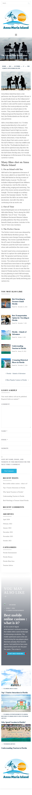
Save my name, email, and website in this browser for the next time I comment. (15, 462)
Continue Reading (15, 653)
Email (4, 440)
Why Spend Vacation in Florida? (13, 492)
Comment (5, 404)
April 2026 (6, 519)
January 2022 (7, 528)
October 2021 (7, 540)
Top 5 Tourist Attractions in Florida (14, 488)
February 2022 (7, 524)
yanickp (12, 45)
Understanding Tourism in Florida (13, 496)
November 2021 (8, 536)
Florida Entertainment (10, 553)
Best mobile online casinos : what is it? (15, 483)
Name (4, 431)
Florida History (8, 557)
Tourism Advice (24, 51)
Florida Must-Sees (10, 51)
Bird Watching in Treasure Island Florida (18, 301)
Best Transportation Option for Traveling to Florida (20, 317)
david (14, 604)
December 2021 (8, 532)
